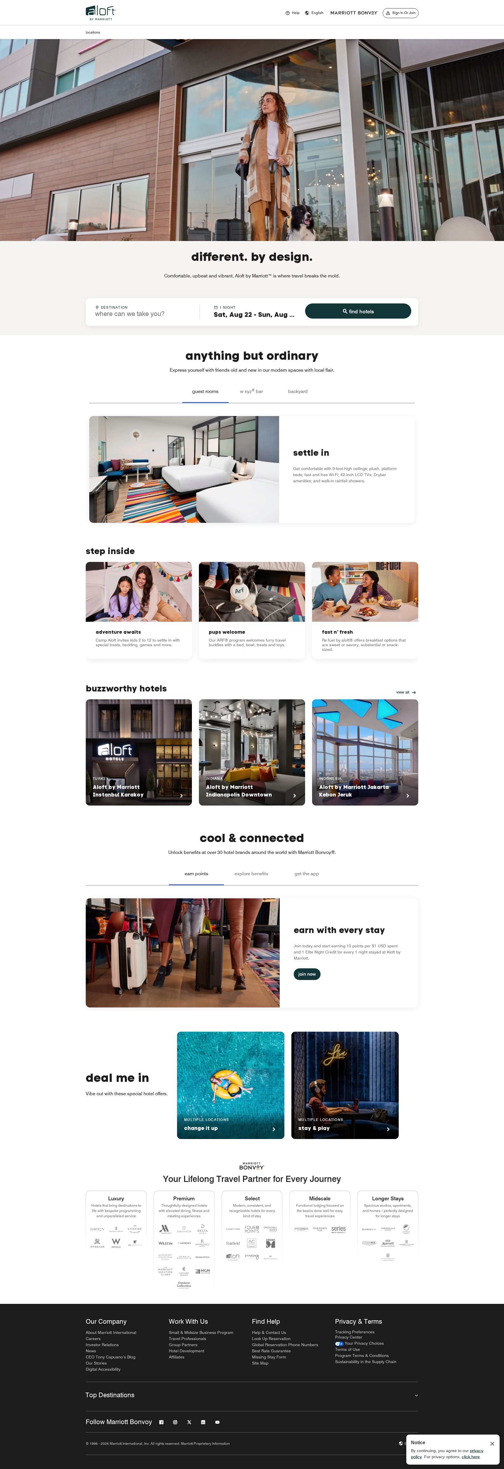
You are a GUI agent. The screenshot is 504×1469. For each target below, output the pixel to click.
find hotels (361, 311)
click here (471, 1456)
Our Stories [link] (96, 1363)
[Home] (102, 21)
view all (402, 692)
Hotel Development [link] (186, 1351)
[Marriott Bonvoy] (354, 13)
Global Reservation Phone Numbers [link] (285, 1344)
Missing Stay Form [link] (269, 1357)
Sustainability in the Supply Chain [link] (365, 1361)
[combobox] (142, 311)
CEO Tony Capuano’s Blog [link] (110, 1357)
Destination (114, 307)
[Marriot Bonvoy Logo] (252, 1166)
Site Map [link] (260, 1363)
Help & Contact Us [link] (269, 1332)
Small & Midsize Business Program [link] (201, 1332)
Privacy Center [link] (348, 1337)
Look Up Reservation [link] (271, 1338)
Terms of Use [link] (347, 1349)
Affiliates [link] (176, 1357)
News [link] (91, 1351)
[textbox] (142, 313)
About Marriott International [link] (111, 1332)
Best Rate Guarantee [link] (271, 1351)
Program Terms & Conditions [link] (362, 1355)
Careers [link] (93, 1338)
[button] (314, 13)
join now (307, 974)
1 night (228, 307)
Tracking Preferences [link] (354, 1332)
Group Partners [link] (183, 1344)
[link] (139, 610)
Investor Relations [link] (102, 1344)
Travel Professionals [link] (187, 1338)
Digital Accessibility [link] (103, 1369)
